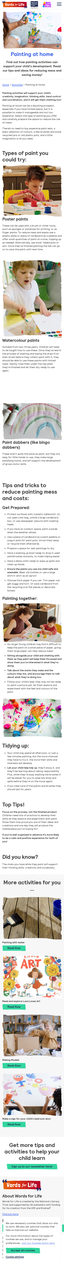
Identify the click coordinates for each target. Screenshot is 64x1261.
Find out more (10, 1214)
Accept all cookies (23, 1250)
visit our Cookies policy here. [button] (38, 1243)
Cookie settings (15, 1256)
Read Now (16, 948)
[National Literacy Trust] (34, 4)
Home (5, 84)
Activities (17, 84)
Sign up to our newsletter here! (32, 1166)
